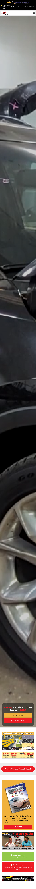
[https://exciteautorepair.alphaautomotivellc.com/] (5, 13)
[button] (34, 13)
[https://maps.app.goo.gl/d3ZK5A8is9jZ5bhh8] (1, 5)
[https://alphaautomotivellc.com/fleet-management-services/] (18, 798)
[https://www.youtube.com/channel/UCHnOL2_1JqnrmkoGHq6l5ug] (18, 878)
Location (6, 5)
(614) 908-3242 (30, 6)
